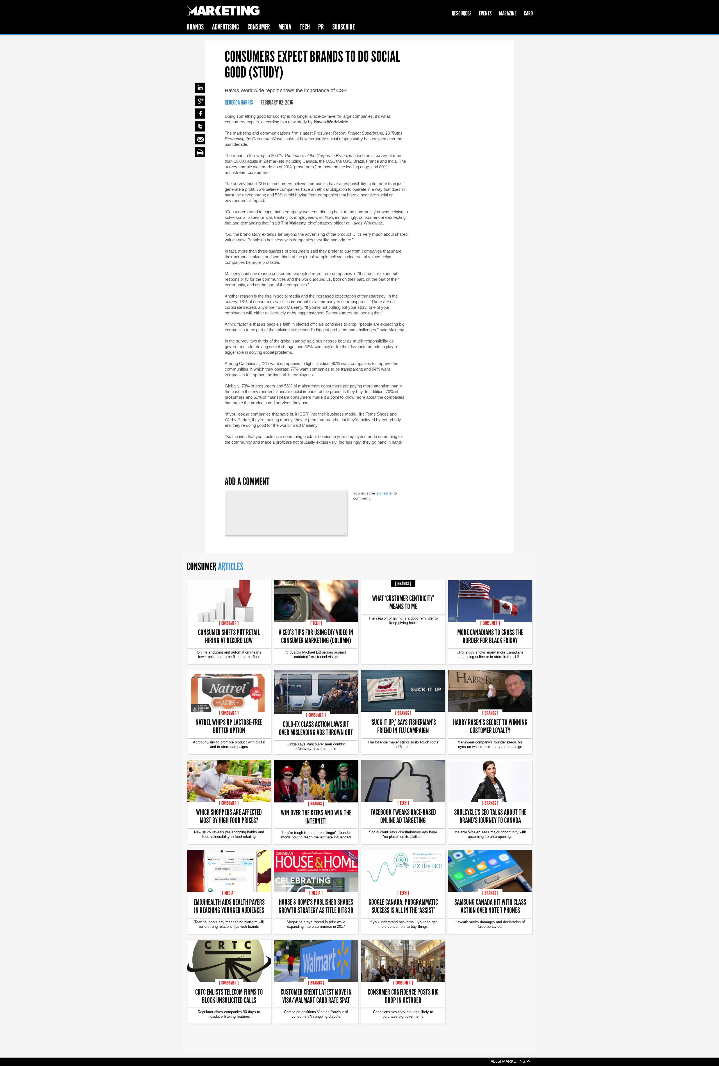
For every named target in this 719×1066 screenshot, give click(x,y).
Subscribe (343, 26)
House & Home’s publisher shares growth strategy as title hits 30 (316, 905)
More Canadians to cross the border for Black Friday (490, 636)
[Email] (200, 139)
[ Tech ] (316, 623)
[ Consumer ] (229, 623)
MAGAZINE (508, 13)
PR (321, 26)
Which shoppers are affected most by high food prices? (229, 816)
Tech (305, 26)
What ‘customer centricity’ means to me (403, 602)
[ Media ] (229, 893)
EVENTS (485, 13)
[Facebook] (200, 113)
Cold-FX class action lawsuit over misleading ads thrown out (316, 728)
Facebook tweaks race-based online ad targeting (403, 816)
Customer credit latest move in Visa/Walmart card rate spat (316, 995)
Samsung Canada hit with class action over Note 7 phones (490, 905)
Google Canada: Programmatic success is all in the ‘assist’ (403, 905)
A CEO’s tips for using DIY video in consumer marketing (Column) (316, 636)
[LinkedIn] (200, 88)
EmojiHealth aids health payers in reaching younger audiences (229, 905)
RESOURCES (462, 13)
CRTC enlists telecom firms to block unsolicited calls (229, 995)
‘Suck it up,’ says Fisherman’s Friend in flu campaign (403, 726)
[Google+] (200, 101)
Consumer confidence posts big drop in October (403, 995)
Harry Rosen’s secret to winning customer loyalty (490, 726)
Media (284, 26)
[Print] (200, 152)
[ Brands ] (403, 583)
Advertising (225, 26)
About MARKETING (509, 1061)
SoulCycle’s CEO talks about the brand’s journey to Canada (490, 816)
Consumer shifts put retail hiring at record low (229, 636)
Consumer (258, 26)
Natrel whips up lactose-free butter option (228, 726)
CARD (528, 13)
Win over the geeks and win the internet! (316, 816)
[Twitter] (200, 126)
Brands (195, 26)
